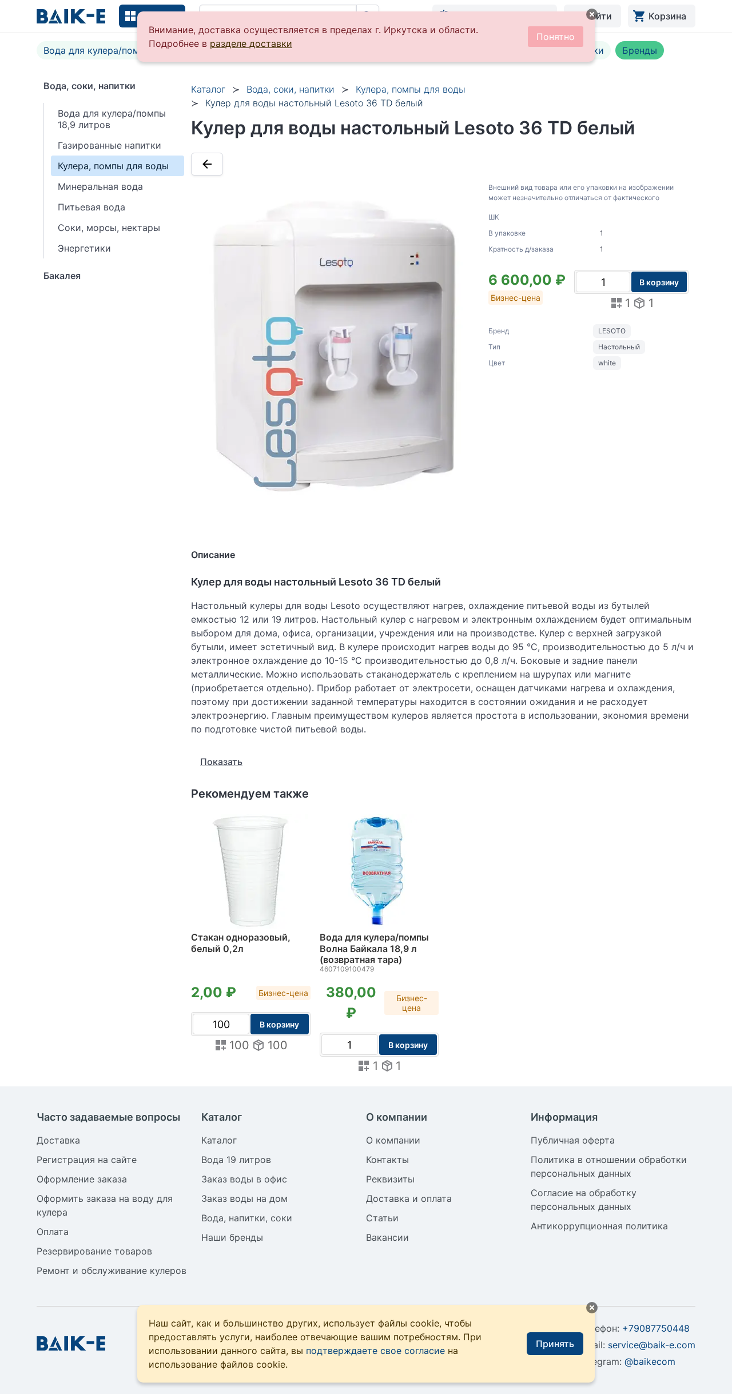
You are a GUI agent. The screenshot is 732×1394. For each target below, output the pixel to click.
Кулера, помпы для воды (113, 166)
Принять (555, 1343)
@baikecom (649, 1361)
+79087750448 (656, 1328)
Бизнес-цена (515, 297)
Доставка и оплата (409, 1198)
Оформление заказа (82, 1179)
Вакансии (387, 1237)
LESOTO (612, 330)
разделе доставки (251, 43)
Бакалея (62, 275)
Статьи (382, 1218)
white (607, 363)
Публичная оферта (573, 1140)
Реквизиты (390, 1179)
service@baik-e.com (651, 1345)
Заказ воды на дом (244, 1198)
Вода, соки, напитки (89, 85)
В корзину (659, 282)
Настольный (619, 346)
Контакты (387, 1159)
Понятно (555, 36)
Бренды (639, 50)
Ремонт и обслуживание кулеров (111, 1270)
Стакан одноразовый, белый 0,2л (241, 943)
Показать (221, 761)
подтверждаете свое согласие (375, 1350)
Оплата (53, 1231)
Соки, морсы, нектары (109, 227)
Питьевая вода (91, 207)
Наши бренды (232, 1237)
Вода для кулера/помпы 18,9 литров (125, 50)
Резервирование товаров (94, 1251)
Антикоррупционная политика (599, 1226)
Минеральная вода (100, 186)
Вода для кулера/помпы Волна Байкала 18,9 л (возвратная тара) (374, 948)
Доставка (58, 1140)
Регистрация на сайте (87, 1159)
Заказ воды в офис (244, 1179)
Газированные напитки (109, 145)
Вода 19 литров (236, 1159)
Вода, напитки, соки (246, 1218)
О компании (393, 1140)
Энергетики (84, 248)
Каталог (208, 89)
